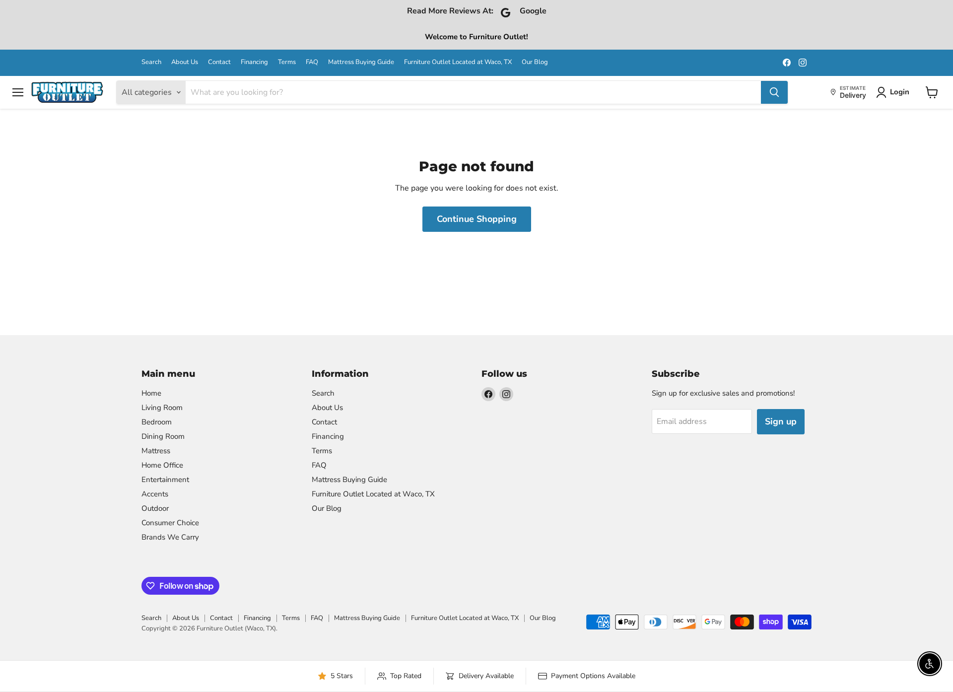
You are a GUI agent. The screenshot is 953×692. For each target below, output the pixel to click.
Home (151, 393)
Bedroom (156, 422)
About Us (184, 62)
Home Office (162, 465)
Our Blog (535, 62)
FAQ (312, 62)
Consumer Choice (170, 523)
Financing (254, 62)
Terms (287, 62)
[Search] (774, 92)
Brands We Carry (170, 537)
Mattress (155, 451)
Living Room (162, 408)
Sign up (781, 421)
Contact (219, 62)
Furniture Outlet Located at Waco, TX (458, 62)
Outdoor (155, 508)
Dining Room (163, 436)
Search (151, 62)
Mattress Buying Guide (361, 62)
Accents (154, 494)
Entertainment (165, 479)
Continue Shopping (477, 219)
